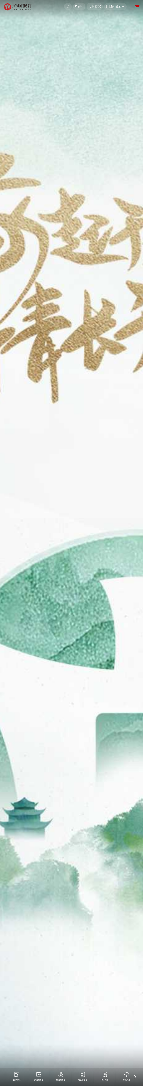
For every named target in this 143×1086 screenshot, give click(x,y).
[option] (71, 543)
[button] (135, 1077)
